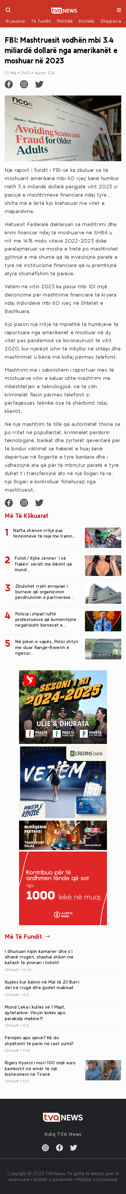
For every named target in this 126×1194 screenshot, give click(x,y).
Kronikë (87, 21)
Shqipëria (111, 21)
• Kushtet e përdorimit (52, 1179)
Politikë (65, 21)
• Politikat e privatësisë (96, 1179)
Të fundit (41, 21)
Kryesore (15, 21)
